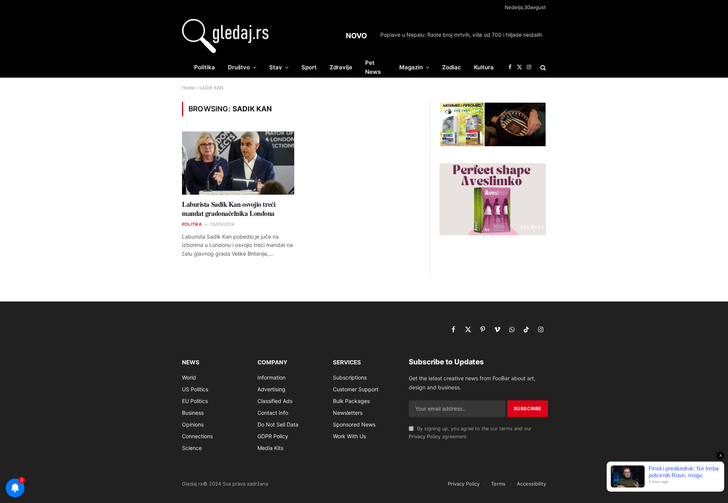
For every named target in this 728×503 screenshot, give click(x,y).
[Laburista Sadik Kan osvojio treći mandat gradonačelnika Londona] (238, 163)
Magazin (411, 67)
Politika (204, 67)
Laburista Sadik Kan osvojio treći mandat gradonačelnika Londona (228, 209)
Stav (275, 67)
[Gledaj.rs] (225, 36)
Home (188, 88)
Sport (309, 67)
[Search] (542, 67)
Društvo (239, 67)
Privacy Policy (425, 436)
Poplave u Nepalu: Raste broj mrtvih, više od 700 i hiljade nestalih (461, 34)
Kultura (484, 67)
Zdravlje (340, 67)
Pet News (373, 67)
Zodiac (451, 67)
